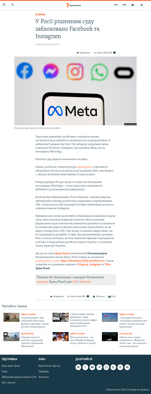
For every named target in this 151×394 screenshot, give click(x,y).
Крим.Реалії (62, 253)
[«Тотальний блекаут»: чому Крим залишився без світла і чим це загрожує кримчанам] (110, 317)
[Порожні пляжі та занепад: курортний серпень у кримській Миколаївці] (11, 336)
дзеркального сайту (47, 261)
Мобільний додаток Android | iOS (19, 377)
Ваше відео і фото (11, 366)
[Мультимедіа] (132, 5)
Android (85, 281)
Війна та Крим (28, 315)
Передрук (44, 372)
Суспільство (125, 334)
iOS (74, 281)
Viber (107, 264)
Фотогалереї (27, 334)
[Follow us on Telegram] (99, 367)
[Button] (83, 53)
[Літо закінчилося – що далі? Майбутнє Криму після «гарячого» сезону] (61, 336)
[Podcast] (120, 367)
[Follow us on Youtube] (92, 367)
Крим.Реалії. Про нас (50, 366)
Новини (40, 14)
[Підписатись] (127, 367)
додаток (42, 281)
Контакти (44, 377)
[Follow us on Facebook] (78, 367)
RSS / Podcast (8, 383)
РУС (116, 5)
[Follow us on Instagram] (106, 367)
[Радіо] (141, 5)
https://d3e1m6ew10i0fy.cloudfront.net (82, 261)
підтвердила (84, 167)
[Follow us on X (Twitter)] (85, 367)
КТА (124, 5)
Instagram (95, 264)
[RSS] (113, 367)
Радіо (5, 372)
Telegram (82, 264)
